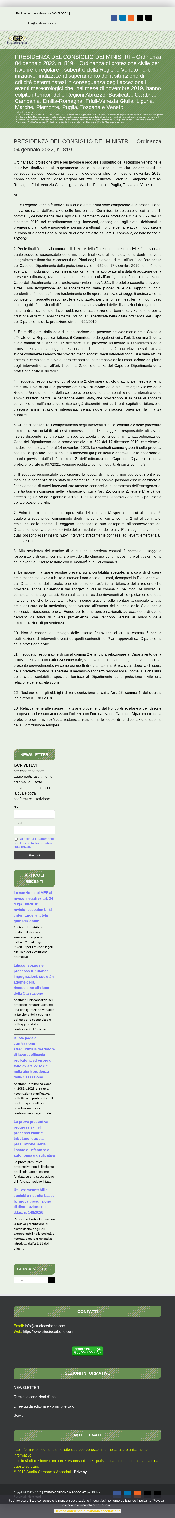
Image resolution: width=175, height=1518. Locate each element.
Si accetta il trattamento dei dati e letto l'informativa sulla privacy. (34, 842)
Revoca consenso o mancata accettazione (88, 1511)
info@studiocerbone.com (43, 23)
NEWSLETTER (26, 1388)
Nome (18, 807)
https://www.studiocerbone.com (48, 1332)
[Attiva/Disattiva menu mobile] (166, 37)
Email (18, 823)
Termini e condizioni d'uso (35, 1397)
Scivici (19, 1415)
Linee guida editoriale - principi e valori (45, 1406)
